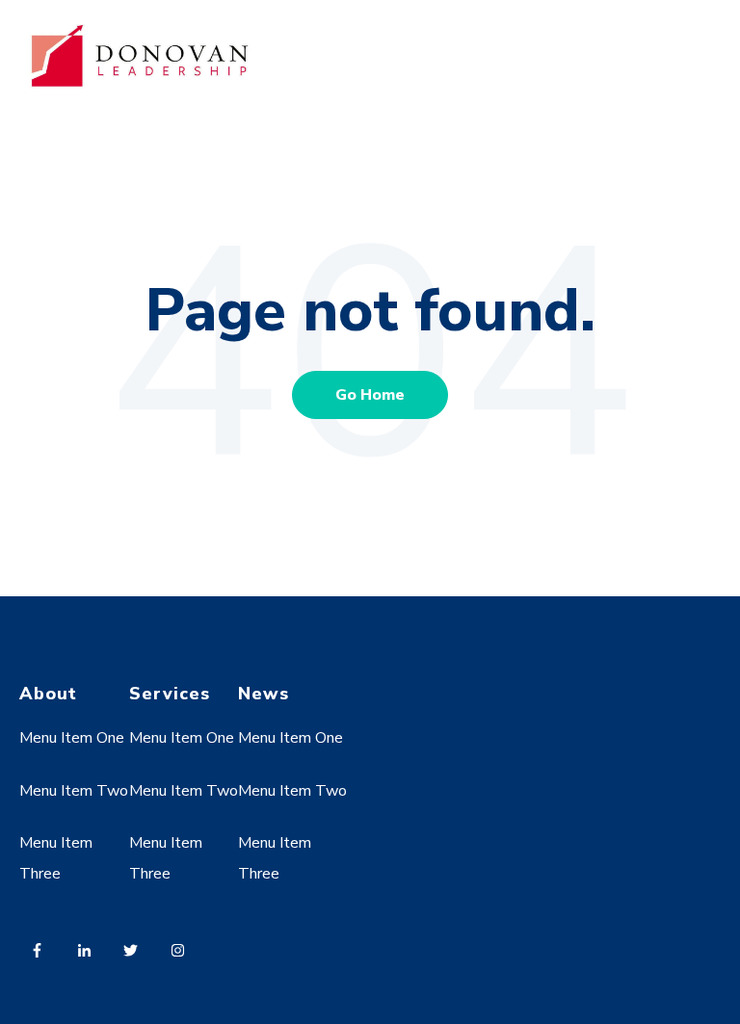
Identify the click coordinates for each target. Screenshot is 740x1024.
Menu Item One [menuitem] (71, 737)
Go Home (370, 395)
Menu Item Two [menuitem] (73, 790)
